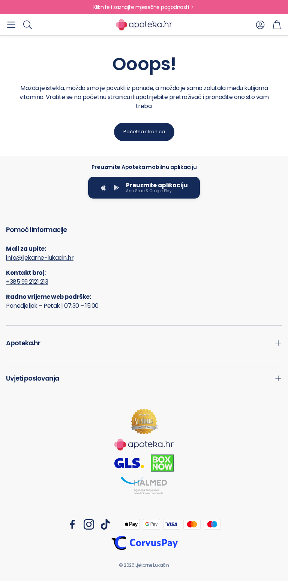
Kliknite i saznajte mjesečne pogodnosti (141, 7)
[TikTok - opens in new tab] (105, 524)
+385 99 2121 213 (27, 281)
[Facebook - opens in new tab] (72, 524)
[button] (11, 25)
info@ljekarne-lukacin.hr (40, 257)
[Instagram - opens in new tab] (89, 524)
